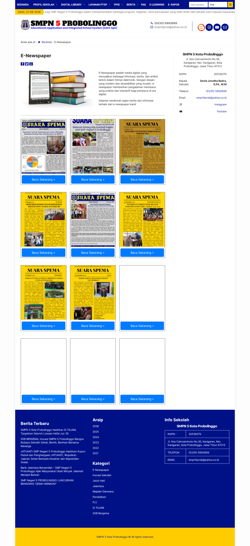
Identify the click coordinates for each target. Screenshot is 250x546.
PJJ (95, 502)
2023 (96, 442)
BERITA (131, 4)
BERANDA (23, 4)
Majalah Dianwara (103, 491)
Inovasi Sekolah (102, 475)
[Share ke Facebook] (23, 63)
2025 (96, 431)
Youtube (222, 111)
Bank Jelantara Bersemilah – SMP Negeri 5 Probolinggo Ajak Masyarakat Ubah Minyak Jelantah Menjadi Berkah (52, 471)
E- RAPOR (173, 4)
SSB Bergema (101, 513)
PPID (117, 4)
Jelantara (98, 486)
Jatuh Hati (99, 480)
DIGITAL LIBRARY (71, 4)
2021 (95, 453)
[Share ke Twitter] (27, 63)
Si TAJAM (98, 507)
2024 (96, 437)
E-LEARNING (157, 4)
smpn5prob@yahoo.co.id (170, 27)
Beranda (46, 42)
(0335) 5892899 (165, 23)
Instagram (220, 104)
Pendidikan (99, 496)
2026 (96, 426)
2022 (96, 447)
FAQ (143, 4)
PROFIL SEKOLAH (43, 4)
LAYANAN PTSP (98, 4)
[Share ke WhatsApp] (31, 63)
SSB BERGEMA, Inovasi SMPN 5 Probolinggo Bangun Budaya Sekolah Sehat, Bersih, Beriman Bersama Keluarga (52, 442)
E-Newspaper (101, 469)
